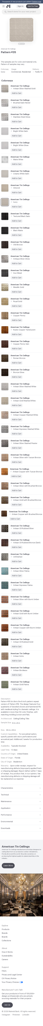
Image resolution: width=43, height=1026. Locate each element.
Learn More (8, 866)
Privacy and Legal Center (12, 975)
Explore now (36, 2)
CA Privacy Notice (9, 978)
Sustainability (7, 956)
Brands (4, 933)
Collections (6, 941)
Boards (4, 937)
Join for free (33, 6)
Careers (5, 959)
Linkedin (25, 1015)
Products (5, 929)
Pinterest (16, 1015)
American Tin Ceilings (8, 49)
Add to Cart (16, 192)
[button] (3, 6)
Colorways (7, 81)
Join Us (7, 1005)
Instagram (6, 1015)
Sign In (20, 6)
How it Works (7, 952)
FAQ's (4, 971)
